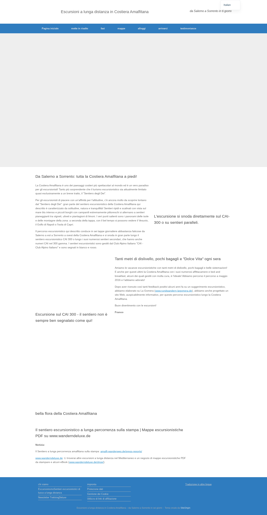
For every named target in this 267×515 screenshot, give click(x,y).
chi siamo (43, 484)
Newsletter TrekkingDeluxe (52, 497)
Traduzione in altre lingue (198, 484)
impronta (91, 484)
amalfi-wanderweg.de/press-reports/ (121, 451)
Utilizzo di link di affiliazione (101, 498)
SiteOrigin (185, 508)
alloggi (142, 28)
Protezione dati (95, 489)
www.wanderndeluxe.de (49, 458)
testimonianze (188, 28)
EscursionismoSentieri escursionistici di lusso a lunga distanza (59, 491)
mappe (121, 28)
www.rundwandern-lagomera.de (173, 290)
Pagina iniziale (50, 28)
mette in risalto (79, 28)
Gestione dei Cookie (97, 494)
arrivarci (163, 28)
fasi (103, 28)
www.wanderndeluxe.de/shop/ (86, 462)
